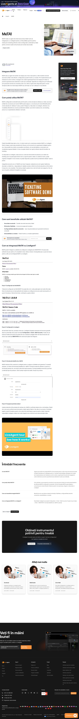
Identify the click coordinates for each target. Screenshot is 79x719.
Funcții (3, 670)
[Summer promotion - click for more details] (39, 4)
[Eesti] (38, 706)
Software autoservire (67, 672)
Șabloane (49, 672)
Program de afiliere (35, 672)
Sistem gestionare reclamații (68, 677)
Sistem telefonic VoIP (67, 670)
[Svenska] (76, 706)
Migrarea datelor (18, 667)
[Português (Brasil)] (65, 706)
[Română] (67, 706)
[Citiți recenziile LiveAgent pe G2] (44, 693)
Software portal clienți (67, 680)
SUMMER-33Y (19, 6)
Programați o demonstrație (43, 543)
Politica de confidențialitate (49, 714)
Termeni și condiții (27, 714)
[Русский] (69, 706)
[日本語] (51, 706)
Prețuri (3, 668)
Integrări (7, 16)
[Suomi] (40, 706)
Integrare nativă (6, 47)
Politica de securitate (37, 714)
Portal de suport (18, 665)
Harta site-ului (64, 714)
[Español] (36, 706)
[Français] (43, 706)
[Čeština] (25, 706)
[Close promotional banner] (77, 2)
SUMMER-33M (7, 6)
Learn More (8, 65)
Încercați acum (31, 543)
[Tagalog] (46, 708)
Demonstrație (65, 10)
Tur (2, 676)
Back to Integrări (6, 511)
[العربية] (20, 706)
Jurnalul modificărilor (19, 672)
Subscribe (73, 693)
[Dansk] (27, 706)
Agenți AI (13, 10)
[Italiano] (49, 706)
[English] (34, 706)
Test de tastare (50, 675)
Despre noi (33, 665)
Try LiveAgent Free (68, 78)
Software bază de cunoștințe (68, 665)
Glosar (48, 667)
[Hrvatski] (45, 706)
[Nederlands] (58, 706)
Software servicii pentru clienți (69, 667)
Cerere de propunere (19, 675)
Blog (48, 665)
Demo (3, 665)
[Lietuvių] (54, 706)
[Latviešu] (56, 706)
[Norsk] (60, 706)
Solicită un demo (37, 90)
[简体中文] (50, 708)
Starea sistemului (18, 670)
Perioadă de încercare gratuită (53, 10)
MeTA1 (12, 16)
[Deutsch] (29, 706)
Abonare (49, 238)
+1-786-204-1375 (8, 697)
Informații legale (34, 675)
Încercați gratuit (14, 511)
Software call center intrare (68, 675)
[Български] (23, 706)
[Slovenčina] (71, 706)
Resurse (25, 9)
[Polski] (63, 706)
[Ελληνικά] (31, 706)
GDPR (58, 714)
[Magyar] (47, 706)
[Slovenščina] (74, 706)
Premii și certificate (35, 667)
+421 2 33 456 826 (8, 692)
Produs (19, 9)
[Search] (44, 10)
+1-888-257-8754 (8, 695)
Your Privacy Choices (51, 716)
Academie (49, 670)
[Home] (2, 16)
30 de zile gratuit (47, 90)
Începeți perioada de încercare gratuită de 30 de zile (9, 647)
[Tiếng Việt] (48, 708)
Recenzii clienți (34, 670)
